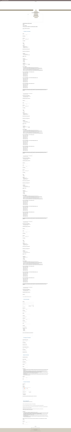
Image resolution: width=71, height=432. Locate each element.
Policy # (23, 366)
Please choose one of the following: (26, 95)
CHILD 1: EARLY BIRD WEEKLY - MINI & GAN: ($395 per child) (28, 83)
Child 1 (23, 33)
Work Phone (24, 310)
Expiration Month (24, 392)
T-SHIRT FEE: (24, 53)
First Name (23, 166)
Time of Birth (24, 172)
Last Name (26, 166)
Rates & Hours (36, 11)
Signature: (24, 376)
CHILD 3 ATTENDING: (25, 195)
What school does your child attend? (26, 180)
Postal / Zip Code (24, 306)
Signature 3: (24, 228)
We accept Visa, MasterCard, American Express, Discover (27, 387)
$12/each (23, 188)
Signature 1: (24, 100)
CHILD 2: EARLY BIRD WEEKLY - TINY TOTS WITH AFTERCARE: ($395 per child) (30, 140)
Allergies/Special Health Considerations (26, 98)
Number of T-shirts (24, 56)
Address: (24, 301)
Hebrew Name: (24, 233)
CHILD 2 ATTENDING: (25, 129)
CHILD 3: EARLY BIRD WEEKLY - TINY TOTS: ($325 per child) (28, 200)
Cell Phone (24, 315)
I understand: (24, 411)
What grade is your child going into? (26, 51)
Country (33, 306)
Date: (23, 423)
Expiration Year (30, 392)
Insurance (24, 364)
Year (27, 39)
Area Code (23, 343)
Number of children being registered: (26, 28)
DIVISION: (24, 177)
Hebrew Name (24, 167)
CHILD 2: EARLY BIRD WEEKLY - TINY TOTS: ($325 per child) (28, 134)
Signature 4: (24, 294)
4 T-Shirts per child (24, 185)
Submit (35, 426)
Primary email (24, 313)
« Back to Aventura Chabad (5, 0)
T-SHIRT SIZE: (24, 63)
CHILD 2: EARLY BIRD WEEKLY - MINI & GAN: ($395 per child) (28, 146)
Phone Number (25, 343)
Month (23, 39)
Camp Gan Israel (35, 4)
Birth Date (24, 105)
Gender (23, 174)
